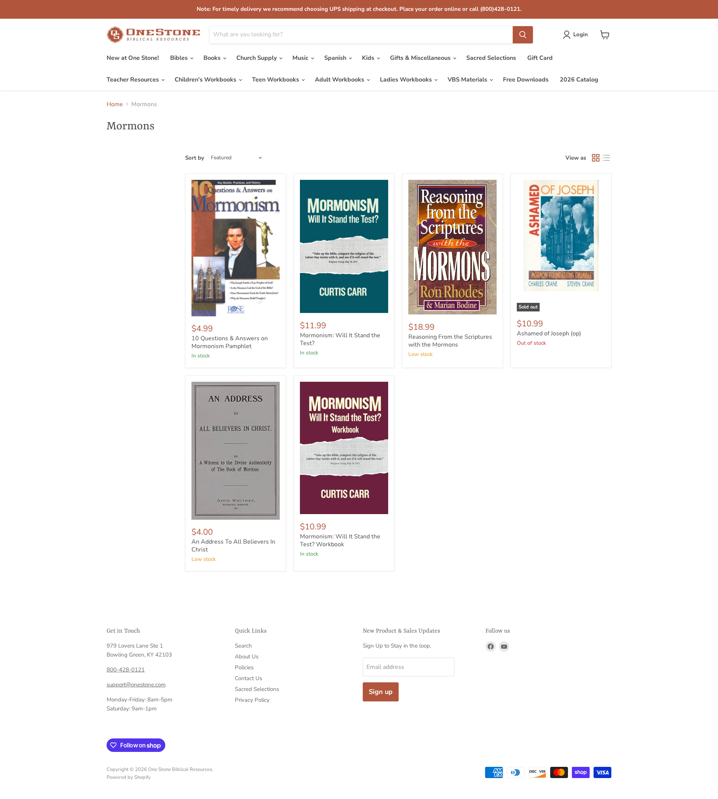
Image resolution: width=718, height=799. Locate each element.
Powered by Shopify (129, 777)
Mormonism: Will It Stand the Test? (340, 339)
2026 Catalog (579, 80)
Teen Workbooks (276, 80)
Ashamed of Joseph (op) (549, 333)
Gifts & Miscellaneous (421, 58)
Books (212, 58)
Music (301, 58)
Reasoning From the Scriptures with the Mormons (450, 341)
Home (115, 104)
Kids (369, 58)
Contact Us (248, 678)
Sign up (381, 691)
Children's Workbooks (206, 80)
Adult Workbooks (340, 80)
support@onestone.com (136, 684)
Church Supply (257, 58)
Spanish (336, 58)
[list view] (606, 158)
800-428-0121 (126, 669)
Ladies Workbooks (406, 80)
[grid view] (595, 158)
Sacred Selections (491, 58)
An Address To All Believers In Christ (233, 546)
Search (243, 645)
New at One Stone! (133, 58)
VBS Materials (468, 80)
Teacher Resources (133, 80)
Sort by (194, 158)
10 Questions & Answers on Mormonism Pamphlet (229, 342)
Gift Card (540, 58)
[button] (577, 34)
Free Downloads (526, 80)
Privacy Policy (252, 700)
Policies (244, 667)
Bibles (179, 58)
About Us (246, 656)
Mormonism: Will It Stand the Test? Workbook (340, 540)
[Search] (523, 34)
